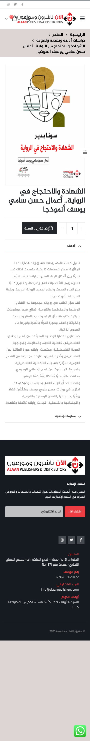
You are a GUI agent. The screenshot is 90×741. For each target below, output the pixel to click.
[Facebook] (22, 4)
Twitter (71, 540)
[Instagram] (8, 4)
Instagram (62, 540)
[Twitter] (15, 4)
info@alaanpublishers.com (60, 589)
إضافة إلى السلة (36, 228)
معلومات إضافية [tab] (65, 416)
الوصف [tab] (71, 246)
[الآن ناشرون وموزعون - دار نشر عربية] (54, 18)
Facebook (80, 540)
